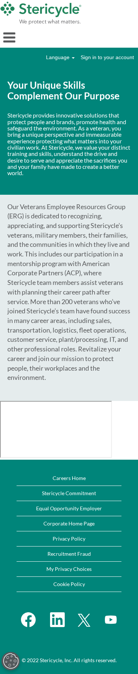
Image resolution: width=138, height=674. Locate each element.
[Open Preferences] (10, 661)
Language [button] (58, 57)
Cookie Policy (69, 584)
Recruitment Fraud (69, 554)
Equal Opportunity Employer (69, 508)
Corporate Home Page (69, 523)
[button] (69, 37)
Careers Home (69, 478)
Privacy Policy (69, 538)
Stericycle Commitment (69, 493)
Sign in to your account (107, 57)
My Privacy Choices (69, 569)
